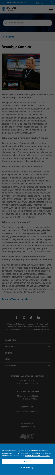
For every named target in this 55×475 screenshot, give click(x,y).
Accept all (27, 461)
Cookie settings (27, 467)
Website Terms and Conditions (37, 455)
